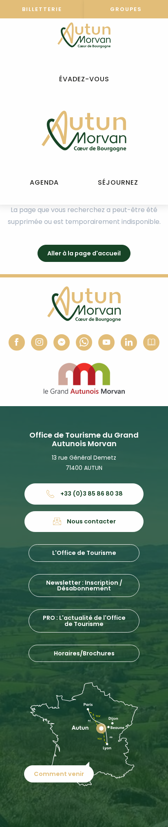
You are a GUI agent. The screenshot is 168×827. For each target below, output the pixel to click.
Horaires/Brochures (84, 653)
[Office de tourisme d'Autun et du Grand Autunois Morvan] (84, 131)
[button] (84, 79)
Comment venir (59, 774)
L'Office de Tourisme (84, 553)
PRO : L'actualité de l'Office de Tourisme (84, 621)
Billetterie (42, 9)
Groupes (126, 9)
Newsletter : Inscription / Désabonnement (84, 585)
